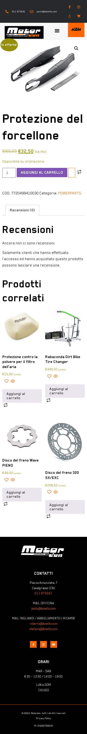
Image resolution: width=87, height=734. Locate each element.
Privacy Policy (43, 718)
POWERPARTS (69, 193)
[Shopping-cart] (78, 15)
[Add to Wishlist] (71, 172)
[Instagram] (78, 6)
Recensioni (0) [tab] (22, 210)
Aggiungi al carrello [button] (15, 396)
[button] (57, 31)
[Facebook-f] (69, 6)
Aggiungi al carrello (42, 172)
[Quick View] (12, 382)
